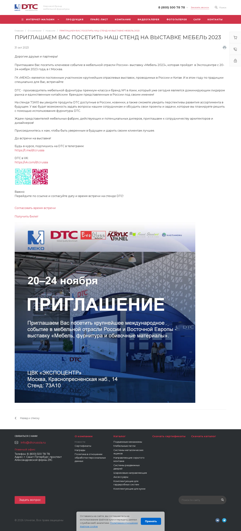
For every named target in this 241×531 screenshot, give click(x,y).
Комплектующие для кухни (129, 488)
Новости (80, 441)
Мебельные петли (124, 445)
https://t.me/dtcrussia (29, 150)
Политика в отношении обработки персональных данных (90, 457)
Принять (151, 521)
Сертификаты (83, 445)
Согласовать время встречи (35, 208)
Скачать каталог (203, 436)
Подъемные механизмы (127, 441)
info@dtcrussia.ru (33, 442)
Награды (80, 450)
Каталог (119, 436)
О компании (84, 436)
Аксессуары (120, 476)
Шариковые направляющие (130, 472)
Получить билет (26, 216)
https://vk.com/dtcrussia (31, 162)
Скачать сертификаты (169, 436)
